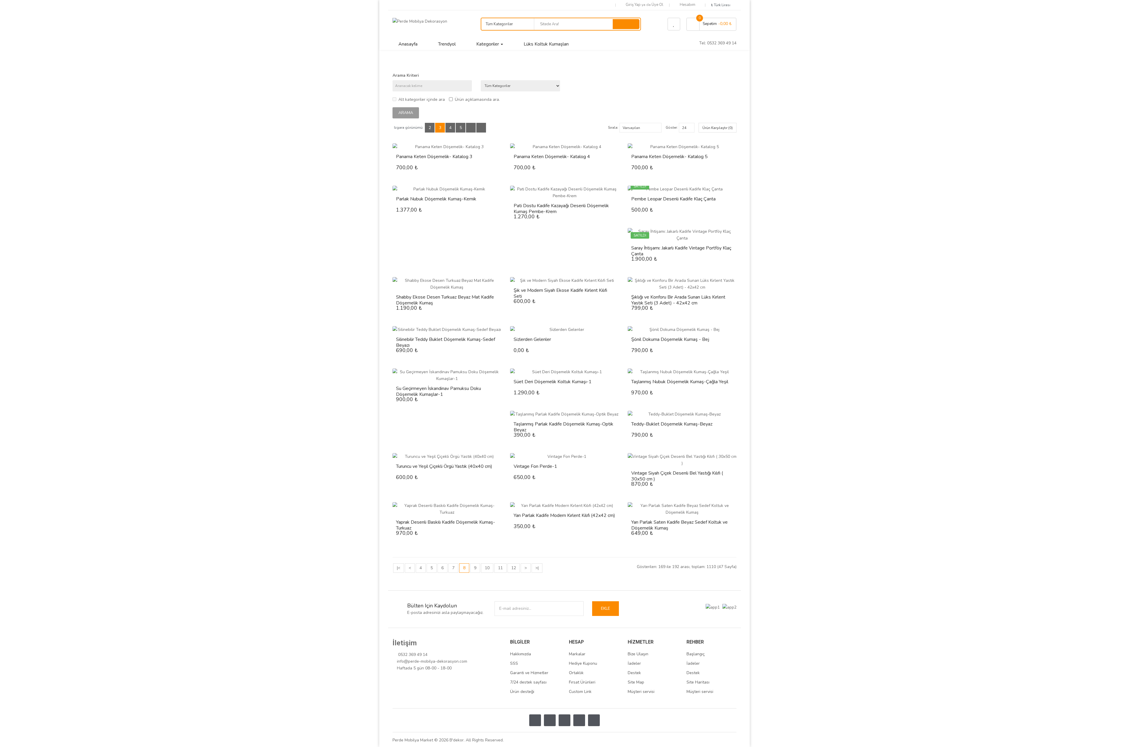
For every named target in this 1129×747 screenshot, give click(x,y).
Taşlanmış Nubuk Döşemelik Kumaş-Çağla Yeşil (679, 381)
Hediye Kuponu (583, 663)
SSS (514, 663)
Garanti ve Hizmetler (529, 673)
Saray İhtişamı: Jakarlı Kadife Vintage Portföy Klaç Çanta (681, 251)
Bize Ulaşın (638, 654)
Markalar (577, 654)
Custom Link (580, 691)
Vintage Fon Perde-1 (535, 466)
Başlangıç (696, 654)
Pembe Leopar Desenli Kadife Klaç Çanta (673, 199)
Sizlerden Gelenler (532, 339)
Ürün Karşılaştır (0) (717, 127)
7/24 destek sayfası (528, 682)
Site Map (636, 682)
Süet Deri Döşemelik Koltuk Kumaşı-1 (553, 381)
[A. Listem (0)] (673, 24)
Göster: (672, 127)
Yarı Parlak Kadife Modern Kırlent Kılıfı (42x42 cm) (564, 515)
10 (487, 568)
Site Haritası (698, 682)
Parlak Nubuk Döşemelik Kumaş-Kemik (436, 199)
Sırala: (613, 127)
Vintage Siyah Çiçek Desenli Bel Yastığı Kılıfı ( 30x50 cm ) (677, 476)
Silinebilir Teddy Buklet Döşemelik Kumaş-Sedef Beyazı (445, 342)
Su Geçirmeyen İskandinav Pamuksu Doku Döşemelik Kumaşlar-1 (438, 391)
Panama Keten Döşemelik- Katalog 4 (552, 156)
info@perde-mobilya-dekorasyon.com (432, 661)
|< (398, 568)
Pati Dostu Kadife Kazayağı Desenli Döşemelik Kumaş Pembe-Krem (561, 208)
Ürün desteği (522, 691)
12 (513, 568)
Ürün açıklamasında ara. (477, 99)
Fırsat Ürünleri (582, 682)
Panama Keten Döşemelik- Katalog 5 (669, 156)
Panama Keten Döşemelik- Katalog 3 (434, 156)
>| (537, 568)
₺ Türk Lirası (721, 5)
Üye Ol (657, 4)
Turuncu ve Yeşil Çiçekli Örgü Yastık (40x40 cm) (444, 466)
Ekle (605, 608)
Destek (634, 673)
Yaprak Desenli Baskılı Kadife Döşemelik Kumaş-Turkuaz (445, 525)
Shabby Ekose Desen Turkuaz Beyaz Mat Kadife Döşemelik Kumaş (445, 300)
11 (500, 568)
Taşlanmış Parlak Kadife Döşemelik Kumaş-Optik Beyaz (563, 427)
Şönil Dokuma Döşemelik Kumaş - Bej (670, 339)
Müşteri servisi (641, 691)
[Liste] (471, 128)
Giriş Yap (634, 4)
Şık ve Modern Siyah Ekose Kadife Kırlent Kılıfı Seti (560, 293)
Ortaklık (576, 673)
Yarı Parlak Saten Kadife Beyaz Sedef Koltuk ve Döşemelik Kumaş (679, 525)
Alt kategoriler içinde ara (421, 99)
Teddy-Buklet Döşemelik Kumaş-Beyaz (671, 424)
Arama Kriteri (406, 75)
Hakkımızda (520, 654)
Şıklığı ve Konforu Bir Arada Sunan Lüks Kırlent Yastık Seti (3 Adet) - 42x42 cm (678, 300)
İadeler (634, 663)
